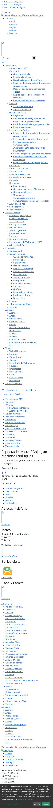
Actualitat (5, 707)
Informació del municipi (16, 695)
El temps (9, 698)
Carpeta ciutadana (14, 671)
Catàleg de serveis (13, 662)
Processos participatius (16, 654)
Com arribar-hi (12, 689)
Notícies (9, 497)
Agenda (9, 500)
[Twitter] (6, 15)
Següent (13, 556)
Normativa (10, 437)
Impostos (9, 674)
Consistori (10, 402)
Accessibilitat (11, 765)
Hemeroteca (11, 727)
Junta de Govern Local (15, 428)
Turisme (9, 704)
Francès (13, 33)
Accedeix (5, 524)
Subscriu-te (6, 577)
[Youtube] (27, 15)
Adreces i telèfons (13, 683)
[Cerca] (34, 58)
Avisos (8, 494)
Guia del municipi (13, 692)
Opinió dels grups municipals (19, 739)
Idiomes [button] (9, 18)
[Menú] (2, 62)
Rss (7, 742)
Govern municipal (13, 413)
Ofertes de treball (13, 736)
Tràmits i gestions (13, 668)
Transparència (12, 446)
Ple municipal (11, 425)
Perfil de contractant (15, 422)
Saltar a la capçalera (13, 1)
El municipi (6, 686)
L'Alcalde (29, 390)
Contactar (6, 12)
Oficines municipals (14, 657)
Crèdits (8, 753)
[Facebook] (16, 15)
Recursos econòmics (15, 416)
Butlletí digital (11, 715)
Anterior (5, 556)
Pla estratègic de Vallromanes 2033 (21, 680)
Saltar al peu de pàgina (14, 7)
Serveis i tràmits (8, 651)
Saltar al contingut (12, 4)
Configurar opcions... (10, 804)
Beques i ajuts (11, 665)
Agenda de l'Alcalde (13, 394)
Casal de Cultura (13, 718)
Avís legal (9, 762)
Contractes (10, 419)
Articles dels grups (14, 488)
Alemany (13, 30)
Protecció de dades (14, 759)
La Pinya (9, 730)
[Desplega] (20, 390)
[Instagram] (38, 15)
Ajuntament (12, 390)
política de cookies (25, 799)
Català (12, 21)
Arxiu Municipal (12, 659)
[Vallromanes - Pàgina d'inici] (16, 48)
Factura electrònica (14, 677)
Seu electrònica (12, 443)
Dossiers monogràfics (15, 724)
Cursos (8, 721)
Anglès (12, 27)
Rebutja (37, 804)
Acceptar (46, 804)
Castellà (13, 24)
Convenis (9, 434)
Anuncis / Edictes (13, 440)
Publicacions (11, 503)
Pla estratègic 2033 (14, 399)
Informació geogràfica (15, 701)
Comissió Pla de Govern (16, 431)
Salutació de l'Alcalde (19, 408)
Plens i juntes (11, 491)
